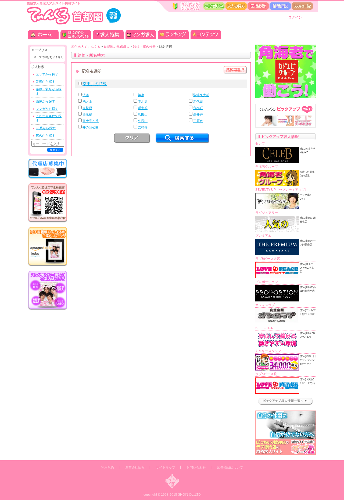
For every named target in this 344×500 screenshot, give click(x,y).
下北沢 (143, 101)
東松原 (87, 108)
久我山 (143, 121)
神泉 (141, 95)
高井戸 (198, 114)
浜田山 (143, 114)
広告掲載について (230, 467)
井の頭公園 (91, 127)
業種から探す (45, 82)
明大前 (143, 108)
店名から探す (45, 136)
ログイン (295, 17)
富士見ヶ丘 (91, 121)
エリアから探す (47, 74)
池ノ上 (87, 101)
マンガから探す (47, 109)
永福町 (198, 108)
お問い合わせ (196, 467)
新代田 (198, 101)
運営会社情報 (135, 467)
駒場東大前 (201, 95)
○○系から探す (46, 128)
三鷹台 (198, 121)
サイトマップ (165, 467)
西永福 (87, 114)
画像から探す (45, 101)
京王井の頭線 (95, 83)
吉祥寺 (143, 127)
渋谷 (86, 95)
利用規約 (107, 467)
